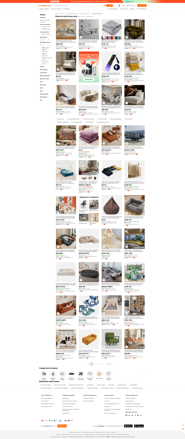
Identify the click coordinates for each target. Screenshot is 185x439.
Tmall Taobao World (85, 432)
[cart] (124, 5)
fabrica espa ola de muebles (107, 388)
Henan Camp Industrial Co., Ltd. (131, 153)
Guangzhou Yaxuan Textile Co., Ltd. (86, 155)
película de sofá (61, 119)
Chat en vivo (107, 401)
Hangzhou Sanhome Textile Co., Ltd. (64, 154)
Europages (113, 432)
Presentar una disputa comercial (111, 403)
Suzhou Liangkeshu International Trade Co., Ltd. (89, 113)
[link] (183, 425)
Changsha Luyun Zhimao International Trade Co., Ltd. (89, 289)
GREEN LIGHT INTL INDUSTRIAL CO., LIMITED (134, 324)
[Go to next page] (112, 364)
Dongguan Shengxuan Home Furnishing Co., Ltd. (134, 47)
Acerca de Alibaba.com (46, 395)
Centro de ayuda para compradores (112, 398)
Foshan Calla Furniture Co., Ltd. (86, 190)
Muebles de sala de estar (84, 13)
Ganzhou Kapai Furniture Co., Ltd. (109, 289)
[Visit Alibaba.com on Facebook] (126, 415)
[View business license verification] (105, 437)
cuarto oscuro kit (89, 122)
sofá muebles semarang (46, 388)
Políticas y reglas (66, 413)
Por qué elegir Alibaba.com (47, 398)
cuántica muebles (101, 384)
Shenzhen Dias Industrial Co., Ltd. (63, 112)
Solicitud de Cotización (88, 401)
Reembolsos (107, 406)
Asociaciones (129, 409)
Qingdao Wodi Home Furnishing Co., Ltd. (88, 256)
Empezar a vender (130, 401)
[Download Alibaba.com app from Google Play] (139, 426)
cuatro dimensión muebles (73, 119)
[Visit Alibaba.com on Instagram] (135, 415)
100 (109, 363)
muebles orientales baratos (123, 388)
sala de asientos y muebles (88, 119)
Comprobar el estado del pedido (133, 403)
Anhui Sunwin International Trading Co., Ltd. (65, 222)
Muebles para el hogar (72, 13)
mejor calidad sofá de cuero (103, 122)
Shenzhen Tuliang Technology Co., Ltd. (110, 80)
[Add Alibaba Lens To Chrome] (62, 426)
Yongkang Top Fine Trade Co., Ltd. (131, 290)
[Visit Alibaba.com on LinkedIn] (129, 415)
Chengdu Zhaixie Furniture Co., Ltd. (86, 47)
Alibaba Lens (48, 426)
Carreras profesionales (46, 406)
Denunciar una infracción (110, 413)
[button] (104, 5)
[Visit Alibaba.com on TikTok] (141, 415)
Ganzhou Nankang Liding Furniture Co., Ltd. (111, 188)
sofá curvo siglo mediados (116, 119)
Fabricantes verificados (88, 398)
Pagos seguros (65, 398)
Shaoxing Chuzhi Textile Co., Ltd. (109, 47)
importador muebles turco (63, 122)
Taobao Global (98, 432)
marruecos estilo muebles (60, 384)
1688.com (77, 432)
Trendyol (108, 432)
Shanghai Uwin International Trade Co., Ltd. (111, 153)
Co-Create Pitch (45, 401)
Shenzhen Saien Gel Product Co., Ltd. (64, 47)
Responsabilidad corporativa (47, 403)
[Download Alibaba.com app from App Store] (128, 426)
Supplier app (101, 426)
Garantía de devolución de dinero (69, 401)
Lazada (92, 432)
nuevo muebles (134, 384)
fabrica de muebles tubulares (78, 388)
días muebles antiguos (46, 384)
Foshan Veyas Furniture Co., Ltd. (63, 324)
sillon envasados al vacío (138, 388)
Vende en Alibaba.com (131, 398)
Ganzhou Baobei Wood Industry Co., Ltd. (133, 356)
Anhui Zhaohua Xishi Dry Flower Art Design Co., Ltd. (134, 80)
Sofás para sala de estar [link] (97, 13)
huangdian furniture (123, 384)
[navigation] (46, 189)
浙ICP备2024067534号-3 (129, 436)
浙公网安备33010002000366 (116, 436)
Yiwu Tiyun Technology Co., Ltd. (131, 224)
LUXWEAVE (104, 257)
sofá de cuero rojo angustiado (62, 388)
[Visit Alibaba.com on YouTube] (138, 415)
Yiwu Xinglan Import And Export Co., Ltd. (88, 324)
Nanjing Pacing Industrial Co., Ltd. (109, 222)
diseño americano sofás (93, 388)
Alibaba (57, 13)
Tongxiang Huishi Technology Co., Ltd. (64, 357)
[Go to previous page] (88, 364)
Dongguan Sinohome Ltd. (130, 112)
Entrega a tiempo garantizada (68, 403)
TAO (104, 432)
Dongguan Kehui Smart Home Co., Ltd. (110, 112)
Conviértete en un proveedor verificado (134, 406)
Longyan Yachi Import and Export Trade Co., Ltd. (66, 290)
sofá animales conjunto (77, 122)
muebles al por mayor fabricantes (76, 384)
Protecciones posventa (67, 406)
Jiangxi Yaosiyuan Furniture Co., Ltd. (87, 356)
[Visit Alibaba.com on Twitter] (132, 415)
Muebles (63, 13)
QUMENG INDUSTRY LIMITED (62, 79)
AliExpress (72, 432)
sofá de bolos (111, 384)
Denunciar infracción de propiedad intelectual (112, 410)
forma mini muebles (102, 119)
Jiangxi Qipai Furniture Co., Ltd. (108, 356)
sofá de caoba (90, 384)
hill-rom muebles (128, 119)
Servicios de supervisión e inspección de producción (70, 410)
